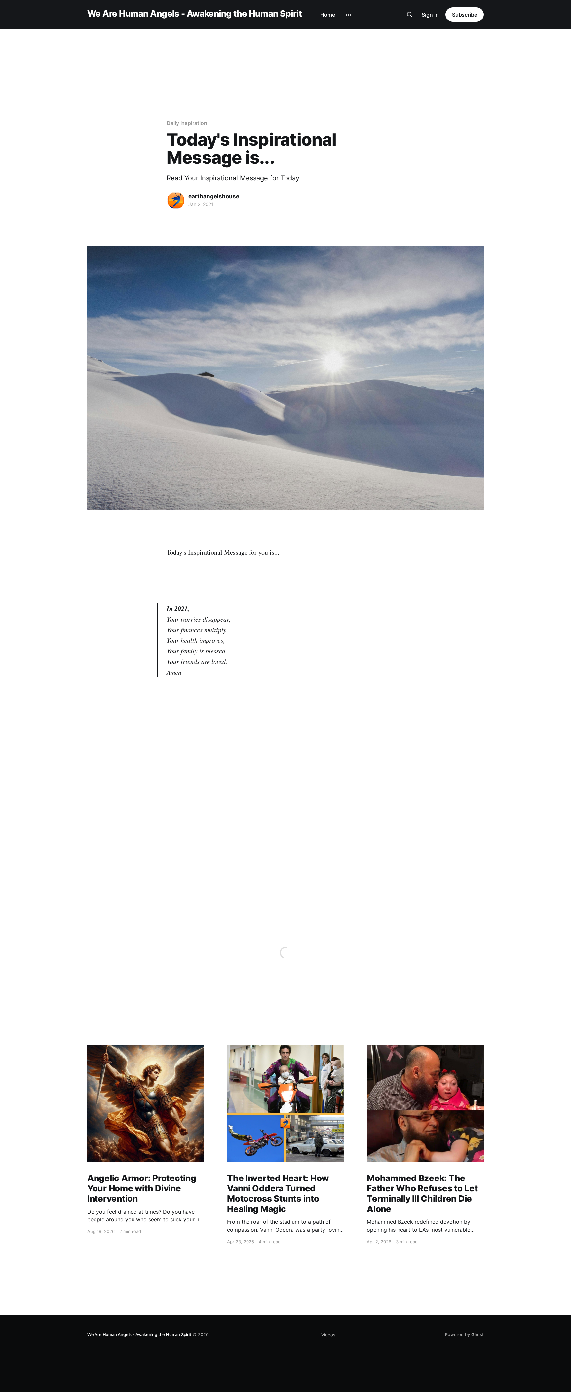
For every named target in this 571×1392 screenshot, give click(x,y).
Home (327, 14)
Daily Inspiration (187, 123)
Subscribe (464, 14)
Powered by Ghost (464, 1334)
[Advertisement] (285, 50)
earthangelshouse (213, 196)
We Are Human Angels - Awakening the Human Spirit (194, 13)
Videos (328, 1334)
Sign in (430, 14)
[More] (349, 15)
